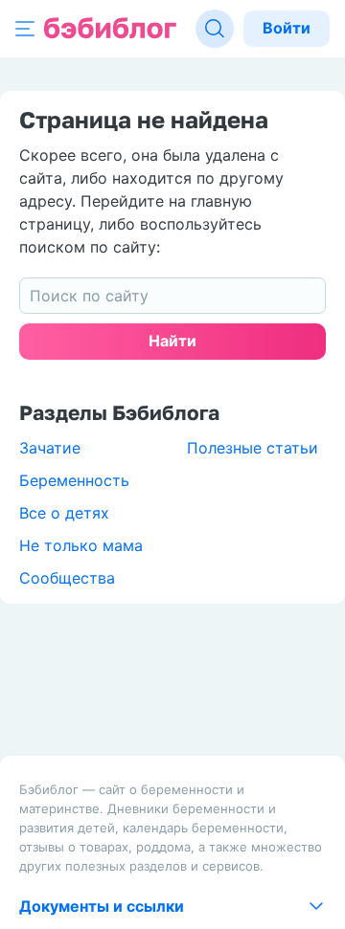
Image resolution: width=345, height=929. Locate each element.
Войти (286, 27)
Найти (172, 340)
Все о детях (64, 512)
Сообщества (67, 577)
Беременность (74, 480)
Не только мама (81, 545)
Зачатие (49, 447)
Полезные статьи (252, 447)
